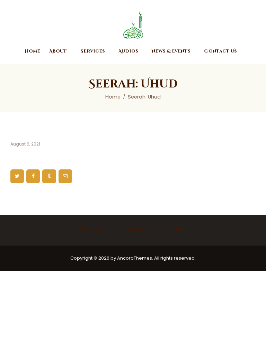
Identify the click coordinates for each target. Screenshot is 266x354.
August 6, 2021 (25, 144)
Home (113, 96)
